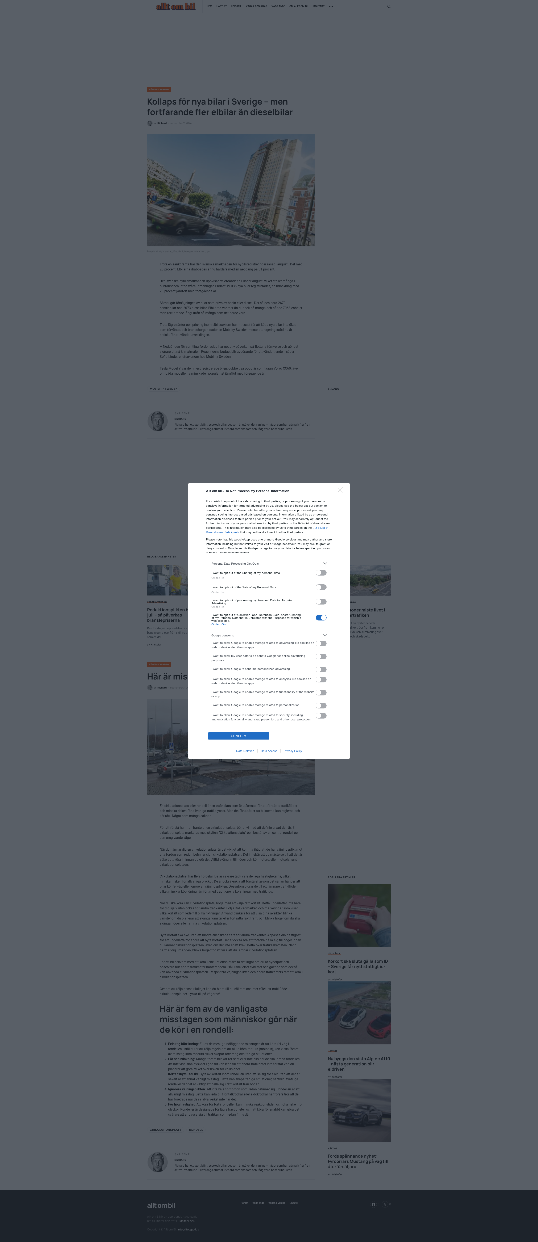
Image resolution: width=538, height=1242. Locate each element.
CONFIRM (239, 736)
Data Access (269, 751)
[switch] (321, 573)
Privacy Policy (293, 751)
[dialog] (269, 621)
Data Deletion (245, 751)
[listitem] (269, 563)
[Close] (342, 491)
